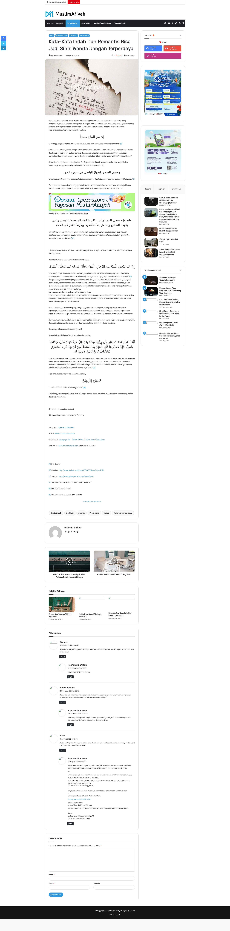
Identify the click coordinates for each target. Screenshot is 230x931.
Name (51, 875)
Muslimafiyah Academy (102, 23)
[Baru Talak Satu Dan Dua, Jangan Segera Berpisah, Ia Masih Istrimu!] (151, 302)
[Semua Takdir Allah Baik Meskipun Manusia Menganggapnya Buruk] (151, 201)
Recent (148, 189)
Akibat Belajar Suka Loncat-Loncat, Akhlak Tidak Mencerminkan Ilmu (170, 252)
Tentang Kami (119, 23)
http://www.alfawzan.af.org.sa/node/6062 (76, 476)
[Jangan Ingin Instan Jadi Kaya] (151, 242)
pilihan (70, 513)
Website (96, 883)
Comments (176, 189)
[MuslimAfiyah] (65, 14)
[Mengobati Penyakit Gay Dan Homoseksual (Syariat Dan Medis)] (151, 336)
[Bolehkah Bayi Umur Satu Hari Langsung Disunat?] (122, 604)
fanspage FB (65, 439)
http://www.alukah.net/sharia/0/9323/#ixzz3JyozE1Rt (81, 470)
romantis (95, 513)
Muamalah (73, 35)
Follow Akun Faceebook (95, 439)
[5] (50, 488)
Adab (51, 35)
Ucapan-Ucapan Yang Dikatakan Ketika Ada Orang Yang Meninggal (170, 290)
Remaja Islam (84, 35)
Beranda (50, 23)
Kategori (59, 23)
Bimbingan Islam (61, 35)
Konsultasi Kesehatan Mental (92, 501)
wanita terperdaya (123, 513)
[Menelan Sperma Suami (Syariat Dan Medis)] (151, 325)
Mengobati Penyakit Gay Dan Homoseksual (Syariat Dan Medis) (169, 335)
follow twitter (77, 439)
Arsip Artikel (85, 23)
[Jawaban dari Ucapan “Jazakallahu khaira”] (151, 280)
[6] (50, 494)
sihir (107, 513)
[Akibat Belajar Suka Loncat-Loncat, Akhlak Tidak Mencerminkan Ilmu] (151, 252)
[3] (50, 476)
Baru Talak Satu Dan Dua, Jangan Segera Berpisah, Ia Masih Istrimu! (169, 302)
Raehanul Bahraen (56, 55)
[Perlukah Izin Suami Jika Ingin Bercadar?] (92, 604)
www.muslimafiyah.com (65, 433)
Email (51, 883)
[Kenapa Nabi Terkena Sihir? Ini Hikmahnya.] (62, 604)
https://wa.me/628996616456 (79, 799)
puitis (82, 513)
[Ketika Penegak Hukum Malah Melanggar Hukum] (151, 231)
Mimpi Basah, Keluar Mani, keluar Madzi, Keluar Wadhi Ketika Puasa (169, 313)
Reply (63, 657)
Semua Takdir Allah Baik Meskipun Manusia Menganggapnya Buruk (168, 200)
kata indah (56, 513)
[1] (50, 464)
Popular (161, 189)
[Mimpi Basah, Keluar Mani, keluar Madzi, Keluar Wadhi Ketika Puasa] (151, 314)
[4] (130, 276)
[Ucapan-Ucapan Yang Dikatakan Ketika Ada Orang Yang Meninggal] (151, 291)
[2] (134, 179)
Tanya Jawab (72, 23)
